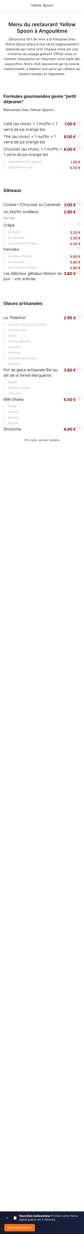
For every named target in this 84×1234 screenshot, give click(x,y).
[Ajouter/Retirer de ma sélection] (79, 123)
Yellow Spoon (42, 5)
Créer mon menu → (19, 1227)
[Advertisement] (42, 644)
